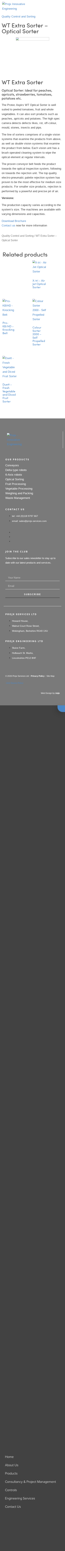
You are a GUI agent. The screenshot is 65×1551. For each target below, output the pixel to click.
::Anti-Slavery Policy (14, 683)
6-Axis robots (13, 474)
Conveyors (12, 465)
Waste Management (17, 498)
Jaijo (57, 693)
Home (9, 1456)
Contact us (8, 225)
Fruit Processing (15, 484)
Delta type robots (16, 470)
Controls (11, 1489)
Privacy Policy (37, 676)
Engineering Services (20, 1498)
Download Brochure (14, 221)
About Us (11, 1465)
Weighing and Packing (19, 493)
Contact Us (13, 1506)
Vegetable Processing (18, 488)
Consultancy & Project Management (30, 1481)
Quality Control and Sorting (18, 16)
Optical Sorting (14, 479)
